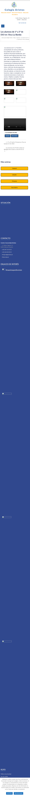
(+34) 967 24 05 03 (7, 249)
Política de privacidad (6, 774)
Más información (18, 793)
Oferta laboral (5, 257)
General (7, 135)
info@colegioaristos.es (7, 254)
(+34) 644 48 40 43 (7, 252)
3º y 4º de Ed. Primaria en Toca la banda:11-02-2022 (15, 143)
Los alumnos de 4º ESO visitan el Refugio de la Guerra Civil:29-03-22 (14, 149)
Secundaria (14, 135)
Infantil (14, 174)
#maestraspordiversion (14, 270)
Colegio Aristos (15, 10)
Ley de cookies (4, 776)
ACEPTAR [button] (9, 793)
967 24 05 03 (22, 23)
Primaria (14, 181)
